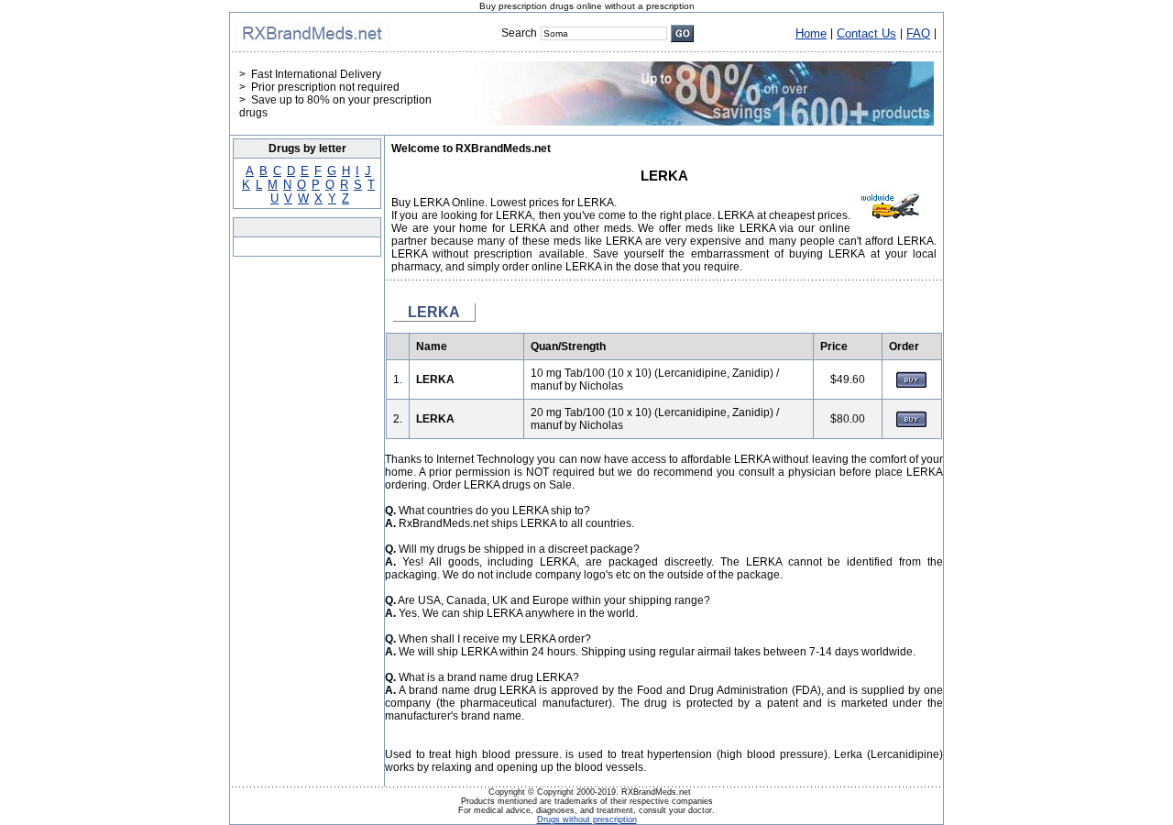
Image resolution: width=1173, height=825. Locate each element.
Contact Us (866, 33)
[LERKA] (911, 384)
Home (811, 33)
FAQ (918, 33)
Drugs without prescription (587, 819)
